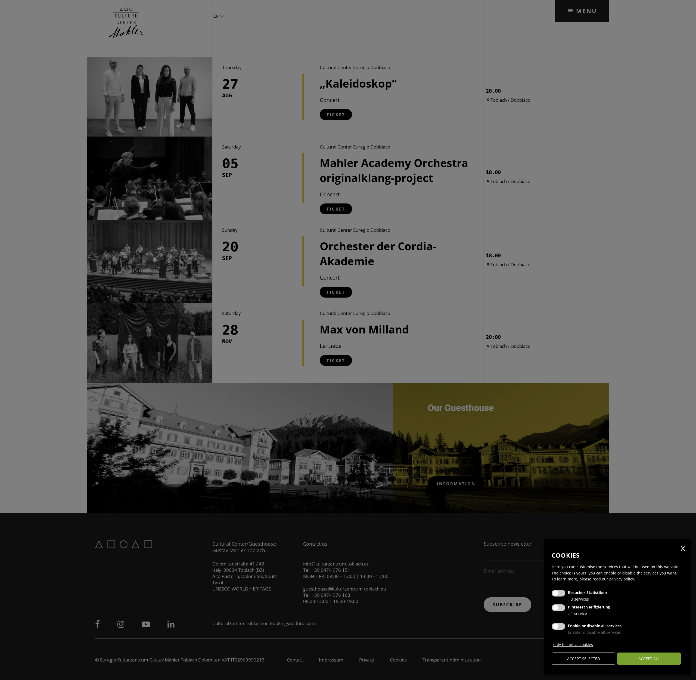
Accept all (649, 658)
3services (578, 599)
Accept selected (583, 658)
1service (577, 613)
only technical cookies (573, 644)
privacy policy (621, 579)
